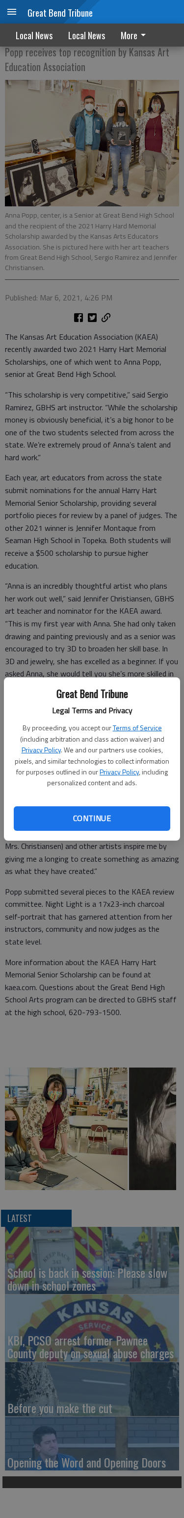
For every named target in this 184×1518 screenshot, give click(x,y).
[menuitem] (136, 35)
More (129, 35)
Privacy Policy (41, 750)
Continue (92, 818)
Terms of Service (137, 727)
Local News (34, 35)
